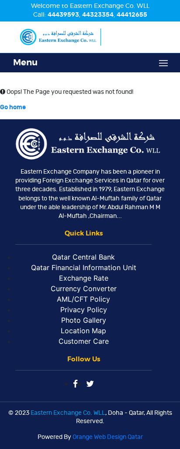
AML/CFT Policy (83, 299)
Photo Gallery (83, 320)
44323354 (98, 15)
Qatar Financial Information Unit (83, 267)
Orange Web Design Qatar (108, 437)
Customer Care (84, 341)
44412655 (132, 15)
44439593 (63, 15)
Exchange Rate (83, 278)
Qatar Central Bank (83, 257)
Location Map (83, 330)
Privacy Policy (83, 309)
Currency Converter (84, 288)
